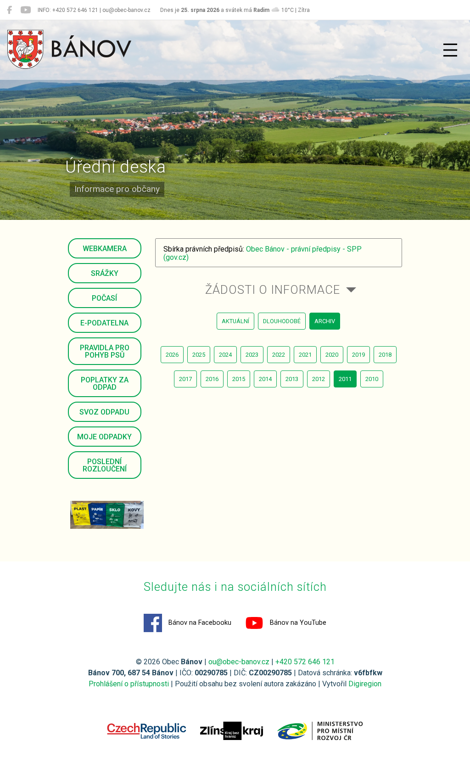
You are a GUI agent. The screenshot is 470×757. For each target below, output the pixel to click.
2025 (198, 354)
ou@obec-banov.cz (238, 661)
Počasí (104, 298)
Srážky (104, 273)
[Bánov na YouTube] (25, 10)
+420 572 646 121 (305, 661)
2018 (385, 354)
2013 (291, 379)
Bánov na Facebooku (199, 623)
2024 (225, 354)
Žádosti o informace (272, 290)
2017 (185, 379)
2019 (358, 354)
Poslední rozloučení (105, 465)
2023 (252, 354)
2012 (318, 379)
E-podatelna (104, 323)
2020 (331, 354)
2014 (265, 379)
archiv (324, 321)
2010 (371, 379)
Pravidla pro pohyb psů (104, 351)
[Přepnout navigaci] (450, 50)
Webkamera (105, 248)
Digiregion (364, 683)
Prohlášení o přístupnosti (129, 683)
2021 (305, 354)
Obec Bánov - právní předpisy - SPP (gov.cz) (262, 253)
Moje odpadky (104, 436)
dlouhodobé (282, 321)
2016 (212, 379)
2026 (172, 354)
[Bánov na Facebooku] (9, 10)
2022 (278, 354)
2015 (238, 379)
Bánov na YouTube (297, 623)
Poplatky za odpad (105, 384)
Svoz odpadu (104, 412)
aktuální (235, 321)
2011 (345, 379)
